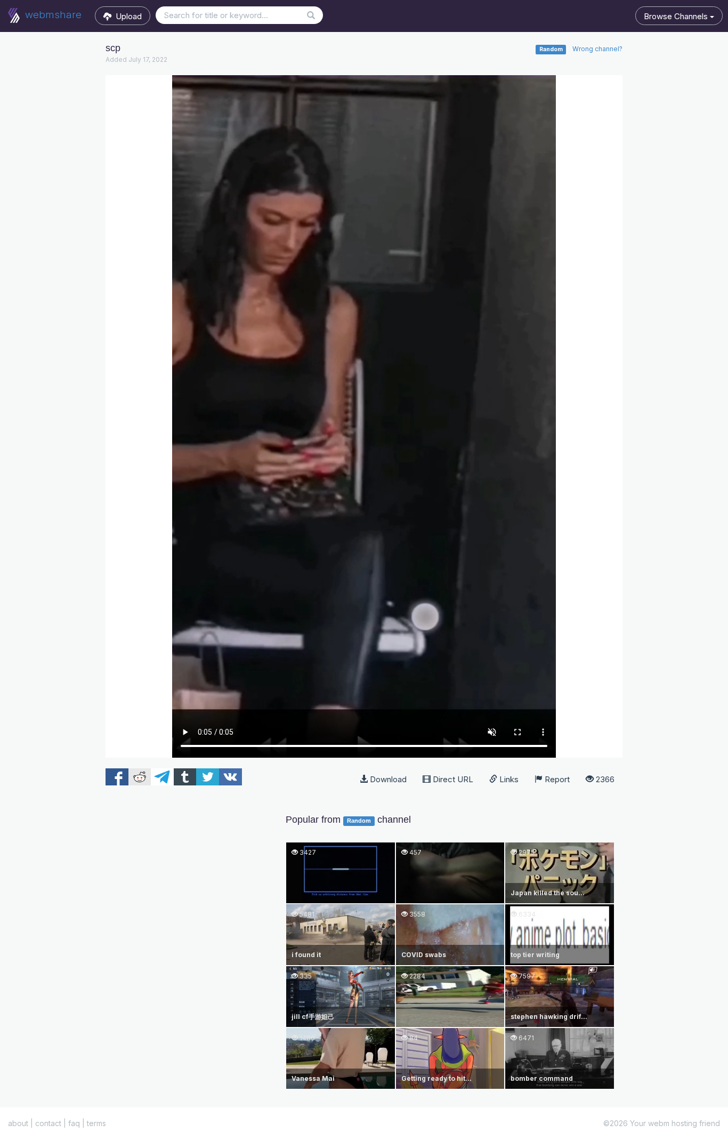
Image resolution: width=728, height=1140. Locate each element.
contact (48, 1123)
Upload (126, 16)
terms (96, 1123)
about (18, 1123)
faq (74, 1123)
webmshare (52, 15)
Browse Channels (677, 16)
